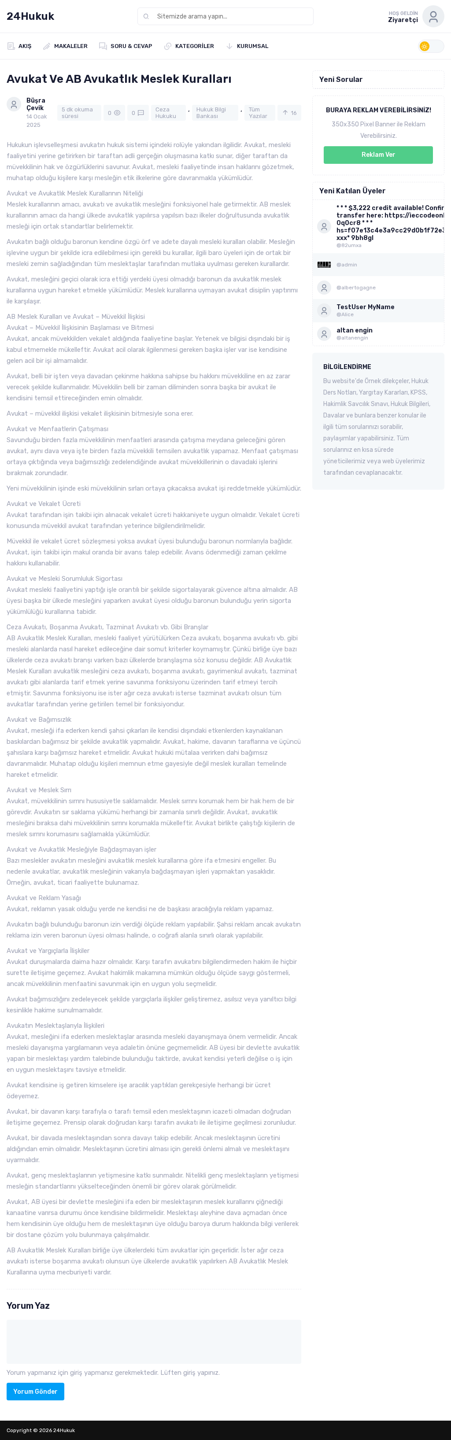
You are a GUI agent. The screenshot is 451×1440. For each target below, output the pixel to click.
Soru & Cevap (131, 46)
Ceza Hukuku (165, 112)
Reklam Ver (379, 155)
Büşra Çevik (35, 104)
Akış (24, 46)
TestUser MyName (365, 307)
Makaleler (71, 46)
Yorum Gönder (35, 1392)
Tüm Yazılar (258, 112)
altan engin (354, 330)
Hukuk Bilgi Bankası (211, 112)
